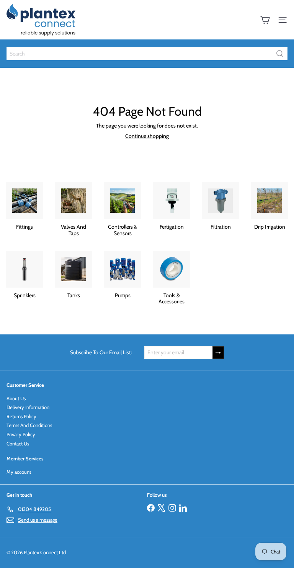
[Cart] (265, 20)
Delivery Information (28, 407)
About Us (16, 398)
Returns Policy (21, 416)
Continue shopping (147, 136)
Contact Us (18, 443)
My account (19, 472)
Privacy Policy (21, 434)
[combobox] (147, 53)
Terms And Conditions (29, 425)
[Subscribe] (218, 352)
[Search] (279, 53)
